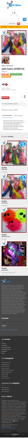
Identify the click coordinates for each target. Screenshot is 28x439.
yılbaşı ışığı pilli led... (6, 389)
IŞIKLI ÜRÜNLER (5, 364)
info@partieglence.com (10, 428)
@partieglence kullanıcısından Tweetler (10, 329)
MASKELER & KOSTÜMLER (8, 370)
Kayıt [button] (16, 15)
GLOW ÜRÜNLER (5, 368)
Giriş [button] (11, 15)
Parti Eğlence (4, 26)
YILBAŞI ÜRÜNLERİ (6, 362)
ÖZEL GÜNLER (5, 374)
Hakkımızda (4, 351)
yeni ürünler (11, 26)
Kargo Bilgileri (18, 115)
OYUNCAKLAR (5, 376)
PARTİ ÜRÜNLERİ (5, 366)
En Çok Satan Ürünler (6, 349)
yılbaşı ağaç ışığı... (5, 387)
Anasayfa (4, 343)
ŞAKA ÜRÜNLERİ (5, 378)
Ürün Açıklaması (7, 115)
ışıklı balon (17, 26)
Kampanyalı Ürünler (6, 347)
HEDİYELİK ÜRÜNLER (6, 372)
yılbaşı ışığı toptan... (6, 391)
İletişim (3, 353)
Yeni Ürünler (4, 345)
